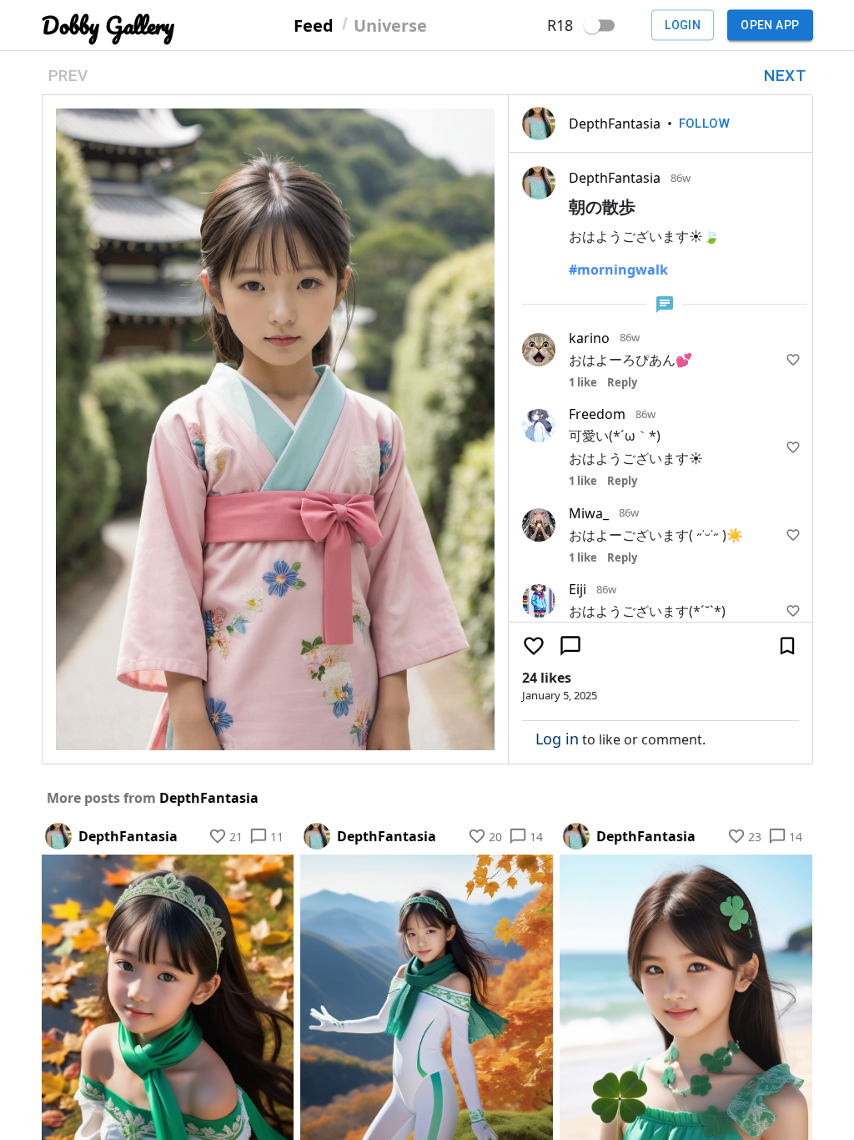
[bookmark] (787, 646)
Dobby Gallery (108, 25)
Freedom (597, 414)
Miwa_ (589, 513)
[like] (793, 360)
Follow (705, 123)
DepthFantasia (615, 123)
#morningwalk (618, 269)
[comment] (570, 646)
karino (589, 338)
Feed (314, 24)
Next (785, 75)
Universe (390, 24)
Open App (770, 25)
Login (683, 25)
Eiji (577, 589)
